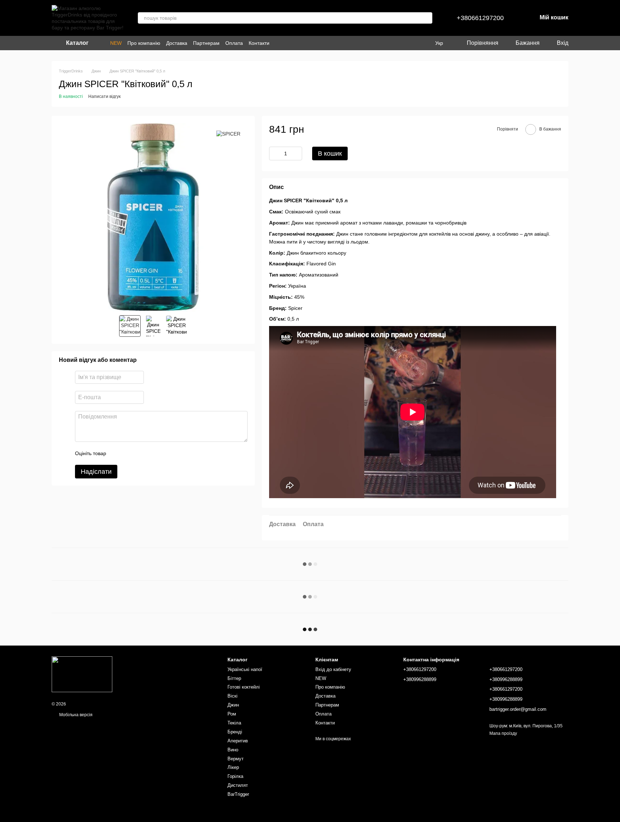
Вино (232, 749)
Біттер (234, 678)
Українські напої (244, 669)
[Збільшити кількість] (297, 153)
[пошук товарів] (426, 18)
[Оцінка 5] (164, 453)
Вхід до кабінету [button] (333, 669)
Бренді (234, 731)
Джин (233, 705)
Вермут (235, 758)
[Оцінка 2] (129, 453)
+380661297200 (480, 18)
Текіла (234, 723)
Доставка (176, 43)
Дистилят (237, 785)
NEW (116, 43)
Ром (231, 714)
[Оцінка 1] (118, 453)
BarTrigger (238, 794)
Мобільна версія (75, 714)
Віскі (232, 696)
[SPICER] (228, 133)
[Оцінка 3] (141, 453)
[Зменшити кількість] (274, 153)
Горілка (235, 776)
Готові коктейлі (243, 687)
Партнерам (206, 43)
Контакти (259, 43)
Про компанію (143, 43)
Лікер (233, 767)
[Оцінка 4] (152, 453)
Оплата (234, 43)
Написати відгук (104, 96)
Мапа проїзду (503, 733)
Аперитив (237, 740)
